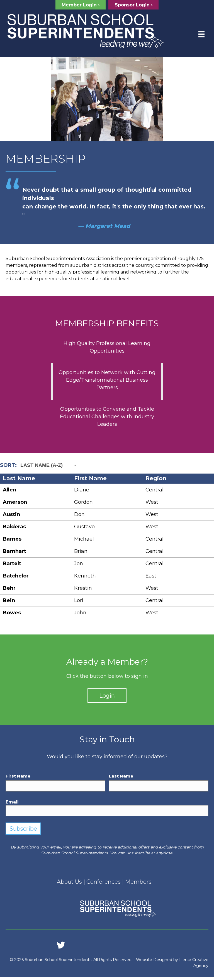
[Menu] (201, 34)
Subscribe (23, 828)
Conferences (103, 881)
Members (138, 881)
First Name (18, 776)
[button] (80, 4)
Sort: (31, 465)
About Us (69, 881)
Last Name (121, 776)
